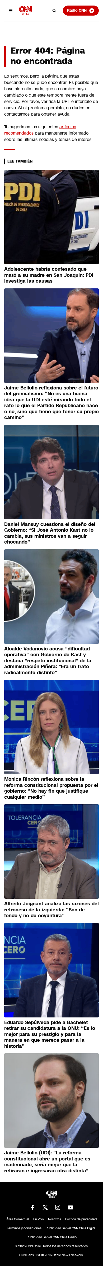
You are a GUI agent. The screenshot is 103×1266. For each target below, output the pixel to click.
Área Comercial (17, 1219)
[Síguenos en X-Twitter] (45, 1207)
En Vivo (38, 1219)
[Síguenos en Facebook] (32, 1207)
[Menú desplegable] (10, 10)
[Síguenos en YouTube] (70, 1207)
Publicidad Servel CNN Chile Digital (71, 1228)
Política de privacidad (81, 1219)
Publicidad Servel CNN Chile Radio (52, 1237)
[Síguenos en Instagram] (58, 1207)
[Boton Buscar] (54, 10)
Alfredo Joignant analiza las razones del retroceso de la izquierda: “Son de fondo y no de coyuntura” (51, 909)
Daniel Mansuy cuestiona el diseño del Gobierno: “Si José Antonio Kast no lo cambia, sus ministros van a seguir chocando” (49, 533)
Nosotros (54, 1219)
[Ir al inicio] (25, 10)
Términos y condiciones (24, 1228)
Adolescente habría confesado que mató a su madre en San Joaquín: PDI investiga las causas (48, 275)
